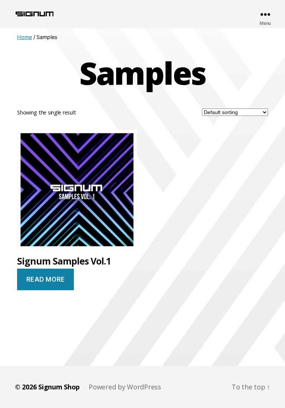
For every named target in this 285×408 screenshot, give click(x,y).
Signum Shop (59, 386)
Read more (45, 279)
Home (24, 37)
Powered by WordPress (125, 386)
